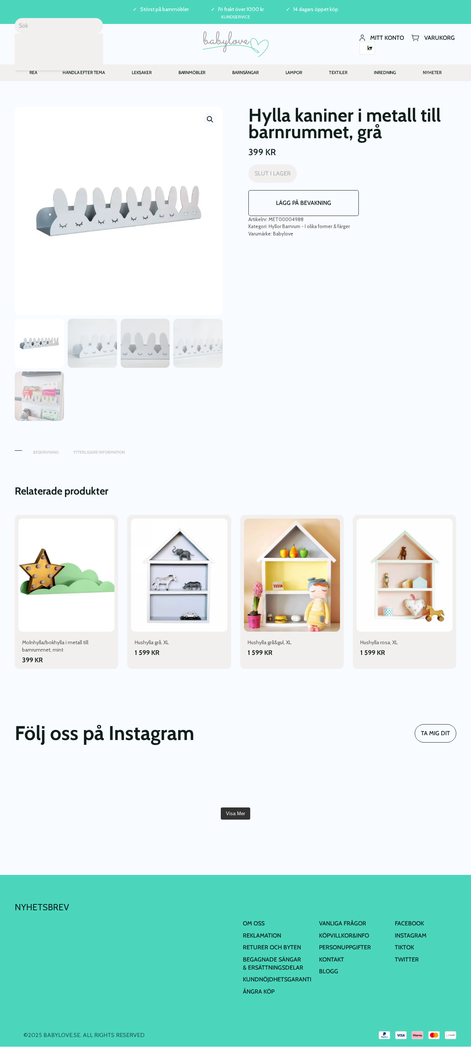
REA (33, 72)
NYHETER (432, 72)
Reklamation (262, 935)
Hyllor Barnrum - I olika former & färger (309, 226)
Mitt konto (387, 37)
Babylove (283, 234)
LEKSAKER (142, 72)
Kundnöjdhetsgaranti (277, 979)
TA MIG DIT (435, 733)
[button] (210, 119)
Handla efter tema (84, 72)
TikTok (404, 947)
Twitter (407, 959)
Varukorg (439, 37)
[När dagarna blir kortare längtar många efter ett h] (272, 781)
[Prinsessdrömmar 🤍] (50, 781)
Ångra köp (259, 991)
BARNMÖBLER (192, 72)
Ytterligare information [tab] (99, 452)
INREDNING (385, 72)
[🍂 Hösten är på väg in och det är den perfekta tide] (421, 781)
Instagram (410, 935)
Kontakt (331, 959)
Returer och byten (272, 947)
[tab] (18, 449)
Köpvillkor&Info (344, 935)
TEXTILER (338, 72)
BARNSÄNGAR (245, 72)
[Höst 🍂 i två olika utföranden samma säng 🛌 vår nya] (124, 781)
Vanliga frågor (342, 923)
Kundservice (235, 17)
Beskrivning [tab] (46, 452)
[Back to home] (236, 44)
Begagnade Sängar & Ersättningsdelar (273, 963)
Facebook (409, 923)
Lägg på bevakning (303, 202)
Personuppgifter (345, 947)
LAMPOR (294, 72)
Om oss (254, 923)
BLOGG (328, 971)
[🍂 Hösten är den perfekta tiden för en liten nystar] (347, 781)
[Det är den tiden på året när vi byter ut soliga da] (198, 781)
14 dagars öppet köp (315, 9)
